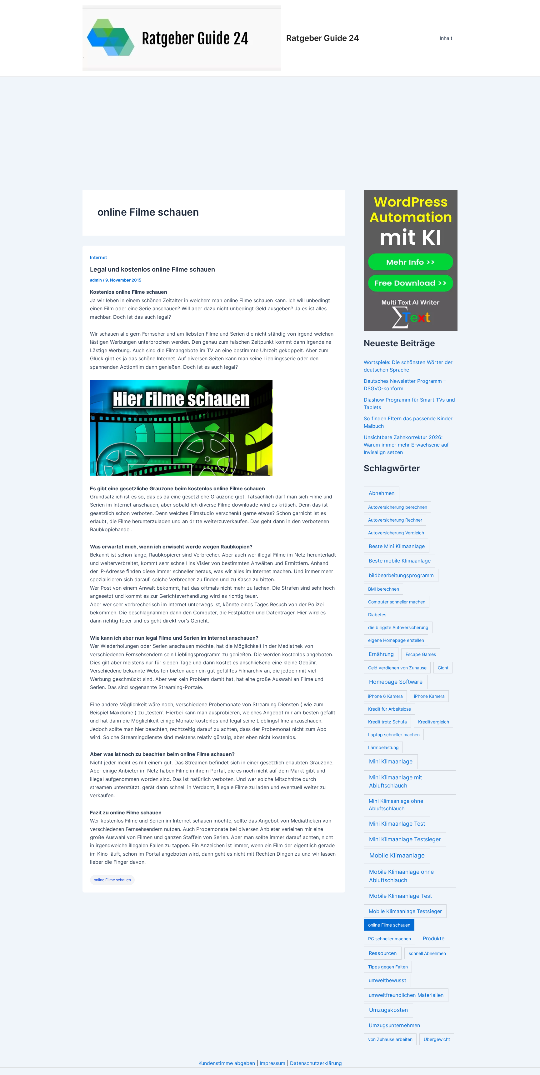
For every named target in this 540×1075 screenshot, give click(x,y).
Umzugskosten (388, 1010)
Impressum (272, 1063)
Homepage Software (395, 681)
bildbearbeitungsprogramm (401, 575)
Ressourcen (383, 953)
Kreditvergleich (433, 721)
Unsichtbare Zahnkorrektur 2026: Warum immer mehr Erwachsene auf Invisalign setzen (406, 444)
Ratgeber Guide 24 (322, 38)
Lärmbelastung (383, 747)
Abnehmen (382, 493)
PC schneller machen (389, 938)
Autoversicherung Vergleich (396, 532)
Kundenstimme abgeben (226, 1063)
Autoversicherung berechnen (397, 507)
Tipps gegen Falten (388, 966)
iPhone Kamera (429, 696)
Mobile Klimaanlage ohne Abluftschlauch (401, 875)
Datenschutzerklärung (316, 1063)
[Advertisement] (270, 123)
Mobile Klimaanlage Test (400, 895)
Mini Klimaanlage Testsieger (405, 839)
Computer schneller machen (396, 601)
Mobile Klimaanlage (397, 855)
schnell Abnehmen (427, 953)
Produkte (433, 938)
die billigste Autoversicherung (398, 627)
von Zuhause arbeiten (390, 1039)
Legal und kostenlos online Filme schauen (152, 269)
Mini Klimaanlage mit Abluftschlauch (395, 781)
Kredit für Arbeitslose (389, 709)
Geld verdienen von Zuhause (397, 667)
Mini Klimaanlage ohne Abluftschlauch (396, 805)
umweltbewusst (387, 980)
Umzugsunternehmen (394, 1025)
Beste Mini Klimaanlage (397, 546)
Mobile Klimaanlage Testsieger (405, 911)
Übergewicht (437, 1039)
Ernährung (381, 654)
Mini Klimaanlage (390, 761)
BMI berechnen (383, 589)
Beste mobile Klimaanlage (400, 561)
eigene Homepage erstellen (396, 640)
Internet (98, 257)
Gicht (443, 667)
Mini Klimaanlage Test (397, 823)
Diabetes (377, 614)
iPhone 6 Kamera (385, 696)
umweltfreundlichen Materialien (406, 995)
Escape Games (421, 654)
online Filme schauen (112, 880)
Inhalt (446, 38)
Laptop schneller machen (394, 734)
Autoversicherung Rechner (395, 519)
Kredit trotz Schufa (387, 721)
